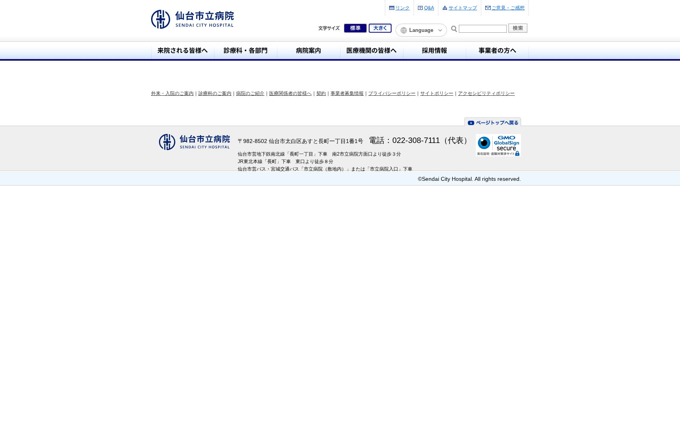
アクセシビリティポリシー (486, 93)
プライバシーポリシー (392, 93)
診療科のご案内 (214, 93)
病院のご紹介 (250, 93)
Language (421, 30)
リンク (402, 8)
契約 (321, 93)
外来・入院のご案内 (172, 93)
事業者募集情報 (347, 93)
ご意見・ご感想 (508, 8)
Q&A (429, 8)
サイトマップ (463, 8)
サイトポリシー (436, 93)
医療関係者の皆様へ (290, 93)
